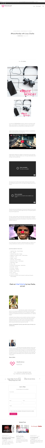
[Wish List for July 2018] (22, 429)
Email (24, 400)
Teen (31, 373)
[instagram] (5, 3)
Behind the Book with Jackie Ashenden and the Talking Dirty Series (8, 438)
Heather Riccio (19, 438)
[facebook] (2, 3)
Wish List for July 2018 (19, 436)
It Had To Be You (18, 373)
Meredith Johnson (20, 35)
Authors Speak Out (24, 31)
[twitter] (3, 3)
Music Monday (28, 373)
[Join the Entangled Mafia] (36, 427)
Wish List (21, 435)
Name (10, 400)
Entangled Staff (33, 439)
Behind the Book (5, 436)
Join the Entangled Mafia (34, 437)
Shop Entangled (38, 6)
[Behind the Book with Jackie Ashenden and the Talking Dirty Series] (8, 429)
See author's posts (19, 364)
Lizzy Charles (31, 284)
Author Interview (16, 31)
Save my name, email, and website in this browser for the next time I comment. (22, 411)
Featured (30, 31)
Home (34, 6)
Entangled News (33, 436)
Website (10, 405)
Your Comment (11, 391)
